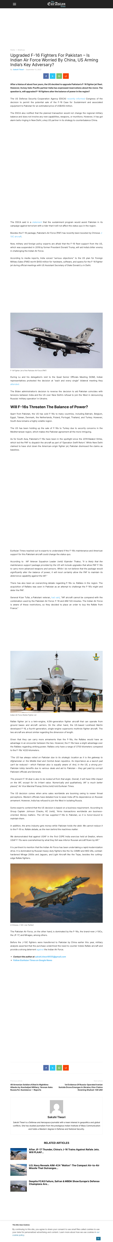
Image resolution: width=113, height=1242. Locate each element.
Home (12, 50)
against (40, 949)
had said (55, 597)
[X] (52, 76)
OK (98, 1238)
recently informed (76, 98)
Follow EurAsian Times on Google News (32, 960)
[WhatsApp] (59, 76)
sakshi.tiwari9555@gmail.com (50, 956)
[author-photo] (56, 1113)
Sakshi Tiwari (18, 69)
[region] (56, 29)
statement (37, 222)
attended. (15, 384)
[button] (14, 4)
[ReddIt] (66, 76)
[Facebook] (46, 76)
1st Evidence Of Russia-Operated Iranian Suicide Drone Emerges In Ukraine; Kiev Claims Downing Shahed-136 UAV (81, 1087)
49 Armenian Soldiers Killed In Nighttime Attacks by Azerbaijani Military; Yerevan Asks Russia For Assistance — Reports (31, 1087)
